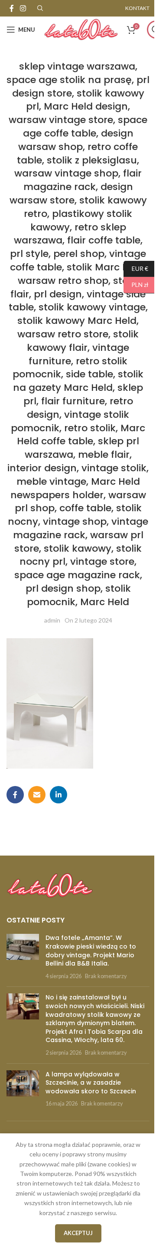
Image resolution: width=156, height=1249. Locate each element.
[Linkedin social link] (58, 794)
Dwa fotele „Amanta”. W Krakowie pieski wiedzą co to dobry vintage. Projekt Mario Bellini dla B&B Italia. (91, 950)
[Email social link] (37, 794)
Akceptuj (78, 1232)
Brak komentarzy (106, 976)
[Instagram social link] (23, 8)
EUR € (136, 268)
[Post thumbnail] (22, 957)
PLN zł (136, 284)
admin (52, 620)
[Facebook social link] (11, 8)
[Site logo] (81, 29)
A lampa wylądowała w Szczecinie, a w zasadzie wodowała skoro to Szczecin (91, 1083)
